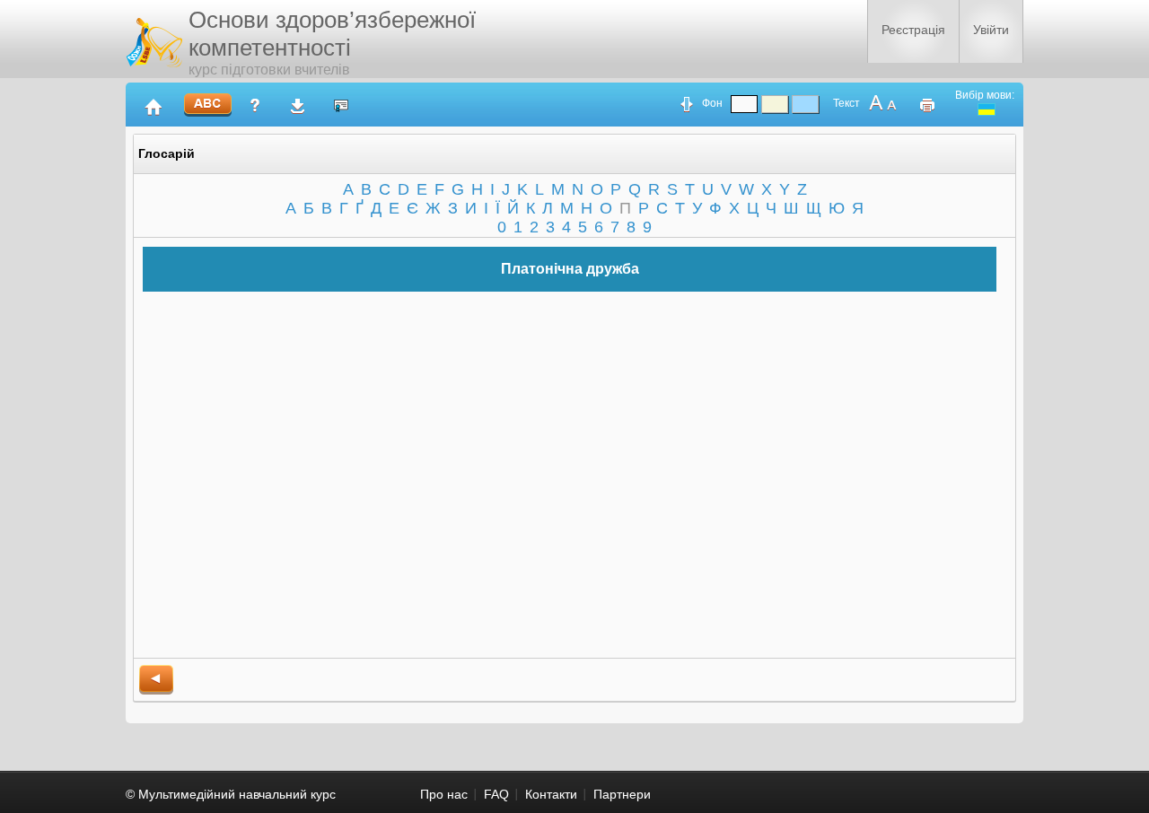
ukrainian (987, 109)
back (156, 680)
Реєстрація (913, 29)
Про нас (444, 794)
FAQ (496, 794)
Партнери (622, 794)
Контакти (551, 794)
